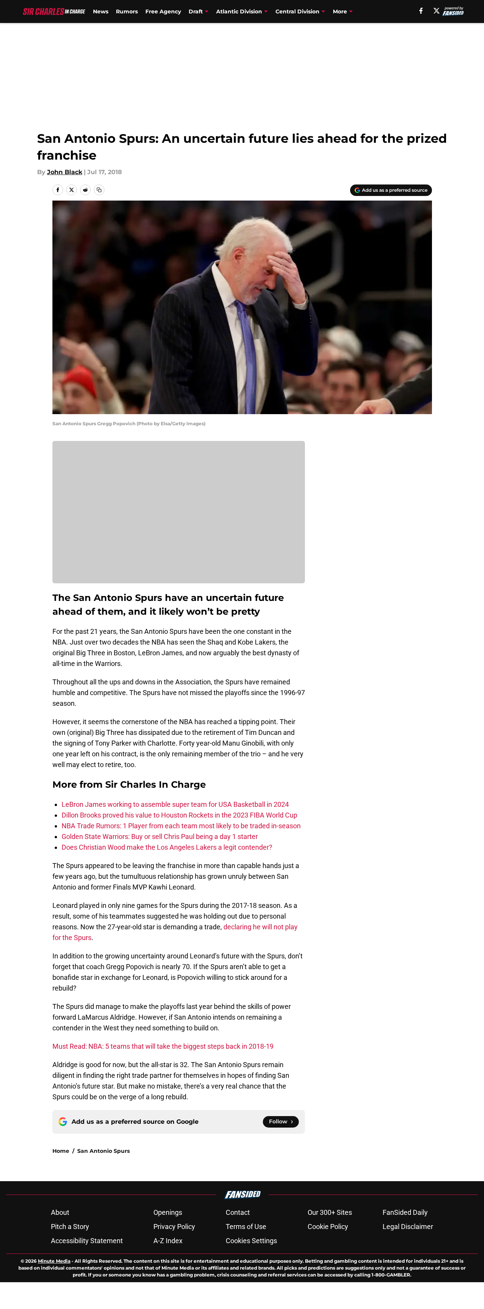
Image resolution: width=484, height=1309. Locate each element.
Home (60, 1150)
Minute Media (54, 1261)
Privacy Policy (174, 1226)
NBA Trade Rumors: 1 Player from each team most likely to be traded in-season (181, 826)
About (60, 1212)
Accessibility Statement (87, 1241)
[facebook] (421, 11)
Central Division (297, 11)
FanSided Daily (405, 1212)
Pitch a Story (70, 1226)
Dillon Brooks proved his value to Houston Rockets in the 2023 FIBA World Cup (179, 815)
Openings (167, 1212)
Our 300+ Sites (330, 1212)
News (100, 11)
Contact (238, 1212)
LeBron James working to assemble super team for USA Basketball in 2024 (175, 804)
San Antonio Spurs (103, 1150)
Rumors (127, 11)
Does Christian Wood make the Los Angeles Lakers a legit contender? (167, 847)
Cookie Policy (328, 1226)
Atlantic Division (239, 11)
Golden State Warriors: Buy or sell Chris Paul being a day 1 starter (160, 836)
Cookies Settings (251, 1241)
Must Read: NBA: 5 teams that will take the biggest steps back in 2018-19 (163, 1046)
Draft (196, 11)
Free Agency (163, 11)
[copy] (99, 189)
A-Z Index (168, 1241)
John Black (64, 172)
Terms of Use (246, 1226)
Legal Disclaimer (408, 1226)
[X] (436, 11)
